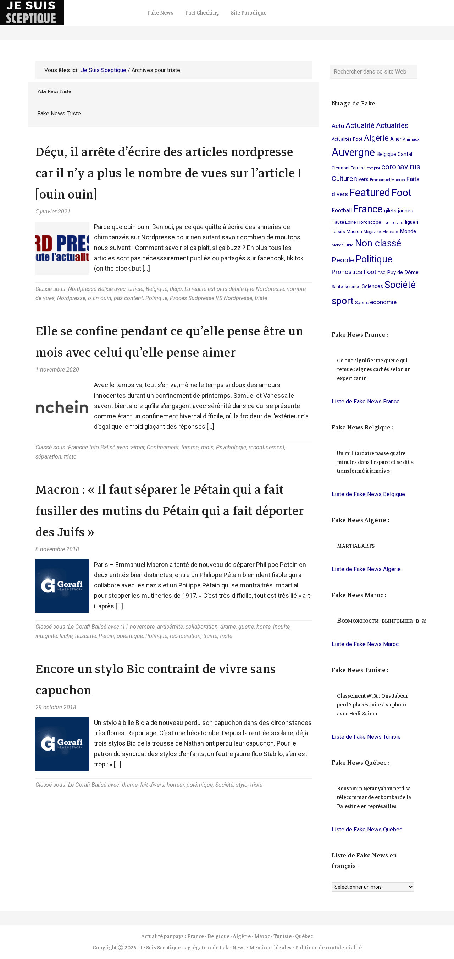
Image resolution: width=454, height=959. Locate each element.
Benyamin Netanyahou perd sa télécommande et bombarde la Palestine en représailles (374, 797)
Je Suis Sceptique (71, 12)
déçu (176, 289)
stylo (242, 784)
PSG (382, 272)
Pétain (106, 636)
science (352, 286)
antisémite (170, 626)
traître (210, 636)
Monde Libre (343, 245)
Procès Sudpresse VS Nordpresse (211, 298)
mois (207, 447)
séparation (48, 456)
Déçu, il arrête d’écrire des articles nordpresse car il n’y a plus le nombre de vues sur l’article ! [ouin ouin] (168, 173)
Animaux (411, 139)
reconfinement (266, 447)
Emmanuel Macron (387, 180)
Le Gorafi (79, 626)
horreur (175, 784)
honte (263, 626)
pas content (128, 298)
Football (342, 210)
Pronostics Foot (354, 272)
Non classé (378, 243)
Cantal (405, 154)
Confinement (163, 447)
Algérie (376, 138)
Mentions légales (270, 947)
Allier (396, 139)
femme (190, 447)
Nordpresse (82, 289)
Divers (361, 179)
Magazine (372, 231)
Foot (402, 193)
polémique (130, 636)
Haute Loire (344, 222)
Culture (342, 179)
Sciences (372, 286)
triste (261, 298)
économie (383, 301)
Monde (408, 231)
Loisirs (338, 231)
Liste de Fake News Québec (367, 829)
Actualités (392, 125)
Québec (304, 936)
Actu (338, 125)
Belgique (156, 289)
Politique (156, 298)
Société (224, 784)
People (343, 260)
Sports (362, 302)
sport (343, 300)
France (368, 209)
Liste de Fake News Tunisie (366, 736)
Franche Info (83, 447)
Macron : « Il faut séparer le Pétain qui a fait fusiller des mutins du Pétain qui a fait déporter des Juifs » (169, 510)
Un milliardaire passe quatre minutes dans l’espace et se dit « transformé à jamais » (375, 462)
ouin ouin (99, 298)
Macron (354, 231)
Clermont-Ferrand (349, 168)
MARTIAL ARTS (356, 546)
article (135, 289)
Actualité (360, 125)
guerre (246, 626)
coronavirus (400, 166)
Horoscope (369, 222)
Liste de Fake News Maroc (365, 644)
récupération (185, 636)
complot (373, 168)
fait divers (152, 784)
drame (228, 626)
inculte (281, 626)
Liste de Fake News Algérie (366, 569)
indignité (46, 636)
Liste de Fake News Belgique (368, 494)
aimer (137, 447)
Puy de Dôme (403, 272)
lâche (66, 636)
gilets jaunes (398, 211)
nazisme (85, 636)
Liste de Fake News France (366, 401)
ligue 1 (412, 222)
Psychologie (231, 447)
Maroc (262, 936)
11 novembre (138, 626)
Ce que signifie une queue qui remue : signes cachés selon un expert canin (374, 369)
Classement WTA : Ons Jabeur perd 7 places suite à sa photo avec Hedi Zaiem (372, 705)
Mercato (390, 231)
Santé (337, 286)
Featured (369, 192)
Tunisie (282, 936)
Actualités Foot (347, 139)
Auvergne (353, 152)
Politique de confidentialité (328, 947)
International (393, 222)
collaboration (202, 626)
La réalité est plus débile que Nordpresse (234, 289)
